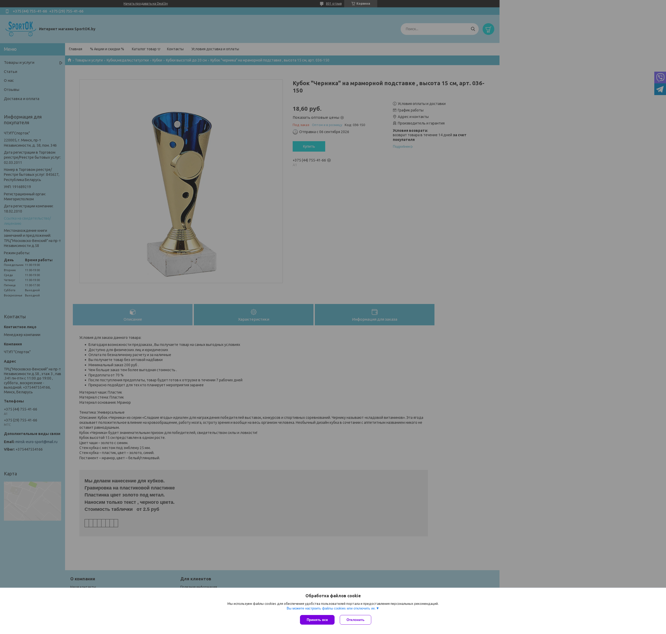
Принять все (317, 620)
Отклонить (355, 620)
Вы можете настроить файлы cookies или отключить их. (331, 608)
